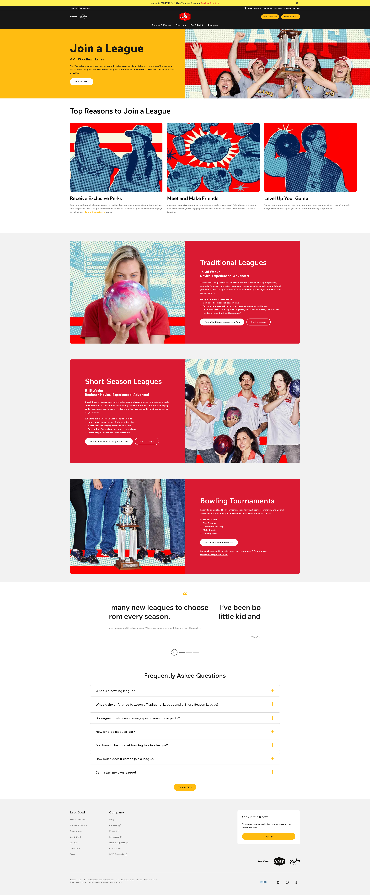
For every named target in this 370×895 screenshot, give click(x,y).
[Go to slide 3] (196, 652)
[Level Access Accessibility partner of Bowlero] (263, 882)
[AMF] (279, 861)
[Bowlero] (83, 16)
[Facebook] (278, 882)
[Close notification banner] (297, 3)
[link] (270, 16)
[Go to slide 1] (182, 652)
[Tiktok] (296, 882)
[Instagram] (287, 882)
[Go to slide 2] (189, 652)
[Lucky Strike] (73, 16)
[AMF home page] (185, 16)
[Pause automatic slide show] (174, 652)
